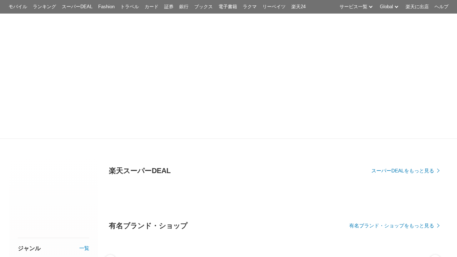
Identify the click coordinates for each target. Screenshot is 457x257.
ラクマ (250, 6)
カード (152, 6)
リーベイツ (274, 6)
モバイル (18, 6)
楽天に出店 (417, 6)
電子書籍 (228, 6)
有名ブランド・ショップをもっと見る (391, 225)
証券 (169, 6)
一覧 (84, 248)
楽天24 (298, 6)
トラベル (129, 6)
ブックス (203, 6)
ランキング (44, 6)
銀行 (184, 6)
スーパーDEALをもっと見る (402, 170)
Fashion (106, 6)
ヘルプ (441, 6)
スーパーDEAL (77, 6)
